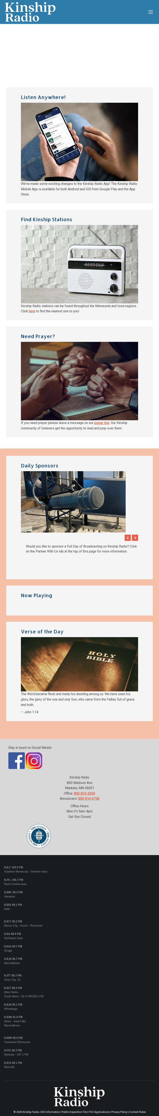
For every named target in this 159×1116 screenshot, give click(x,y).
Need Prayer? (38, 336)
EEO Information (50, 1097)
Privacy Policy (119, 1097)
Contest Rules (137, 1097)
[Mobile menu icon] (151, 12)
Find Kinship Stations (46, 219)
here (32, 311)
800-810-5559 (84, 778)
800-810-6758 (88, 784)
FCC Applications (99, 1097)
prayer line (101, 423)
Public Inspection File (74, 1097)
